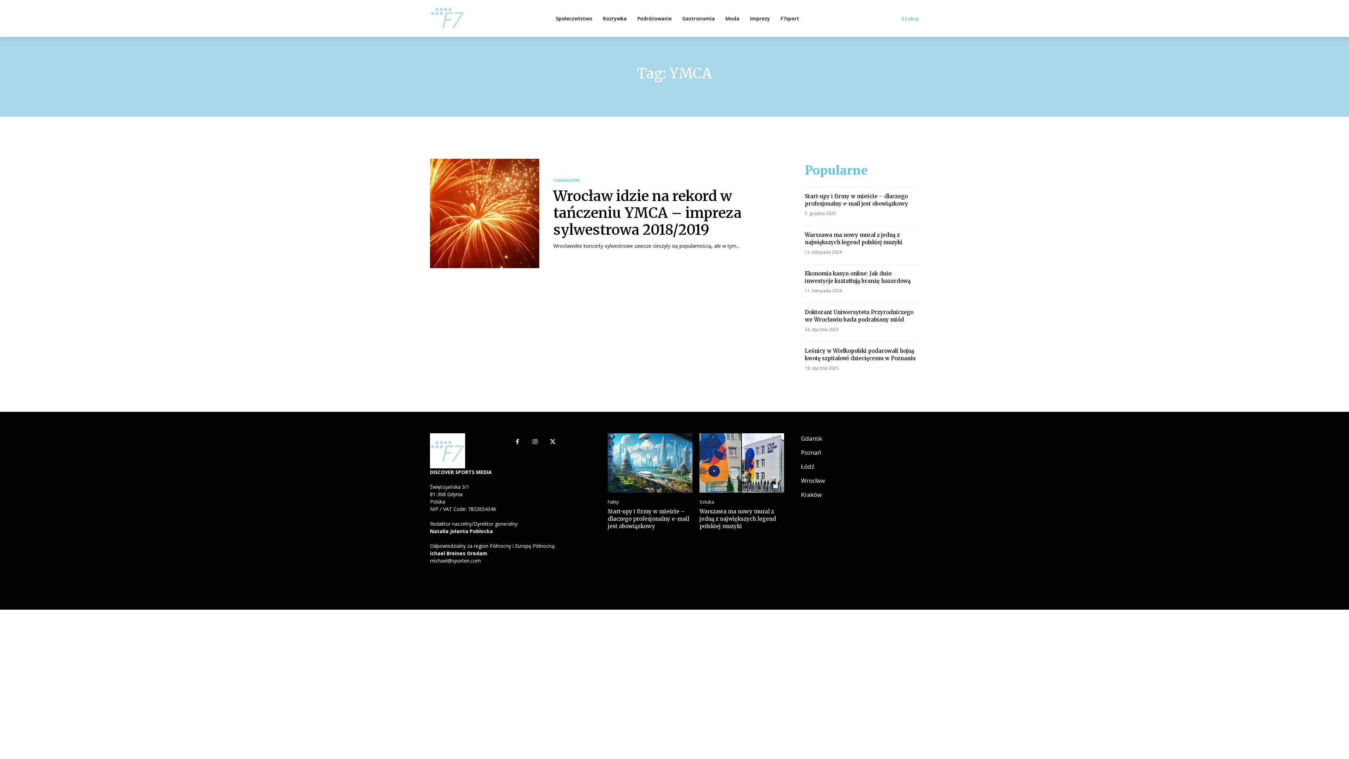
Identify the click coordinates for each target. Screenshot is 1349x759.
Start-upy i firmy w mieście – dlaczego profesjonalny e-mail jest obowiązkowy (856, 200)
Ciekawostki (566, 180)
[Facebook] (517, 442)
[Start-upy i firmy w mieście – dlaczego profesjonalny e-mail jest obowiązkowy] (650, 463)
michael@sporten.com (455, 560)
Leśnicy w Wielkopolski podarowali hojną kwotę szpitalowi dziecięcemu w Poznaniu (860, 355)
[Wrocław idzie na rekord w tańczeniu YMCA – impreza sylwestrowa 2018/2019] (484, 213)
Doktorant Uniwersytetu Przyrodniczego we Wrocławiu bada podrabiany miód (859, 316)
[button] (910, 18)
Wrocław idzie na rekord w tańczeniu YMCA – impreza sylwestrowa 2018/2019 (647, 213)
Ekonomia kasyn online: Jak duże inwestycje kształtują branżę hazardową (858, 277)
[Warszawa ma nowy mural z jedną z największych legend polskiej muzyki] (741, 463)
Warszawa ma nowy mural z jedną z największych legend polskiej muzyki (853, 239)
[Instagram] (535, 442)
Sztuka (706, 502)
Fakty (613, 502)
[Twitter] (553, 442)
